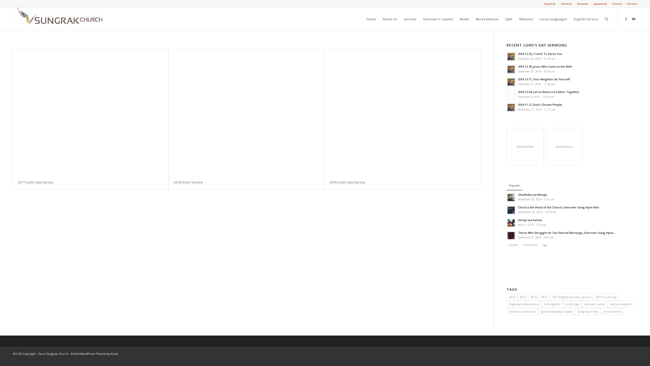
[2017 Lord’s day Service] (90, 112)
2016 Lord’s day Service (347, 182)
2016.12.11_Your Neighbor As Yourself (544, 79)
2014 (512, 297)
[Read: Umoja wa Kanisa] (511, 222)
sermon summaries (522, 311)
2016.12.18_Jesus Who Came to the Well (545, 66)
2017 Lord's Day (606, 297)
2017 (545, 297)
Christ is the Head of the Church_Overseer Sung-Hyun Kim (558, 207)
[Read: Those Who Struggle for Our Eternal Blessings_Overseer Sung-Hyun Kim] (511, 235)
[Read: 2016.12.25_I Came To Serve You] (511, 56)
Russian (582, 4)
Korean (632, 4)
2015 (523, 297)
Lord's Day (572, 304)
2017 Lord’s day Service (36, 182)
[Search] (606, 19)
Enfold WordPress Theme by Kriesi (94, 354)
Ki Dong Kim (552, 304)
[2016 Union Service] (246, 112)
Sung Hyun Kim (588, 311)
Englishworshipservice (524, 304)
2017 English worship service (571, 297)
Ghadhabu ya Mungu (532, 194)
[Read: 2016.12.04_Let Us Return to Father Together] (511, 94)
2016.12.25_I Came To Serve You (540, 54)
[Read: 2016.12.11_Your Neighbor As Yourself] (511, 82)
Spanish (550, 4)
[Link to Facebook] (626, 19)
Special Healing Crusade (556, 311)
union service (612, 311)
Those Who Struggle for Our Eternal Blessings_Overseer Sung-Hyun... (567, 233)
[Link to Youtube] (633, 19)
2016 (534, 297)
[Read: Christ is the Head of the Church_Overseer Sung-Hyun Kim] (511, 210)
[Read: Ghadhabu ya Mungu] (511, 197)
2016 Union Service (188, 182)
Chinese (566, 4)
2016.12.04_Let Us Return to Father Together (548, 92)
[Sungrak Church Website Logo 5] (57, 19)
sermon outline (620, 304)
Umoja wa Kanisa (530, 220)
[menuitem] (550, 4)
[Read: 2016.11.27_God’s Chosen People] (511, 107)
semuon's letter (594, 304)
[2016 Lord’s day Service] (402, 112)
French (617, 4)
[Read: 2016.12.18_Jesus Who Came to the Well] (511, 69)
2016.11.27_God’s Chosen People (540, 104)
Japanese (600, 4)
